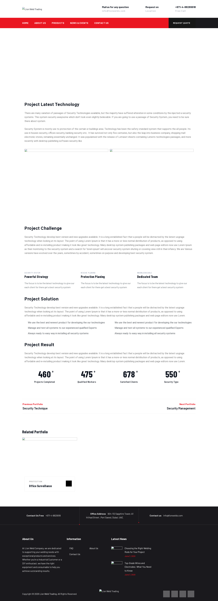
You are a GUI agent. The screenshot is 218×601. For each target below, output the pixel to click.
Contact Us (101, 23)
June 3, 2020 (130, 556)
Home (25, 23)
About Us (40, 23)
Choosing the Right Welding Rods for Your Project (138, 550)
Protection (35, 481)
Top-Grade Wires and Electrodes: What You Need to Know (138, 567)
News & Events (79, 23)
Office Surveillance (40, 486)
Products (58, 23)
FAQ (71, 548)
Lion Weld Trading (48, 594)
